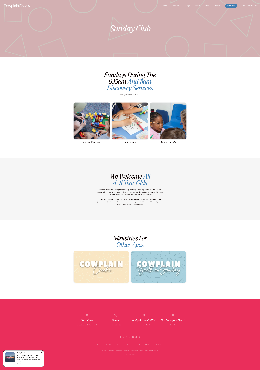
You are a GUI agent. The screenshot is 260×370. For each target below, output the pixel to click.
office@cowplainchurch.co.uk (87, 325)
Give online (173, 325)
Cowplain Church (144, 325)
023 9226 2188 (116, 325)
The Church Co (130, 354)
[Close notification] (41, 352)
